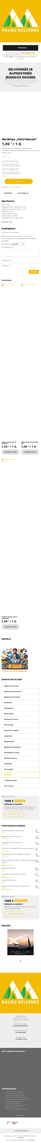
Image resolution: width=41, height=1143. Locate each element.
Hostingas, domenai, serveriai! (15, 1095)
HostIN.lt (20, 1138)
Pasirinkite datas (10, 452)
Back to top (20, 1115)
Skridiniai (11, 187)
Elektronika (9, 714)
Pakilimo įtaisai (10, 758)
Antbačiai (8, 703)
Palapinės (8, 764)
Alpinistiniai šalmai (12, 697)
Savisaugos (8, 769)
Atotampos (8, 708)
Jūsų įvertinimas (7, 244)
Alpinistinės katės (11, 686)
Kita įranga (8, 725)
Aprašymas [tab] (8, 193)
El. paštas (5, 266)
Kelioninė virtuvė (11, 719)
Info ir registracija (14, 814)
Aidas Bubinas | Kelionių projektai (16, 1097)
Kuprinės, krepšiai (11, 730)
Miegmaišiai (9, 741)
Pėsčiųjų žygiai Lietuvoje (13, 1103)
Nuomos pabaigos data (10, 169)
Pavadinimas (7, 260)
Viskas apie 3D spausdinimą (14, 1092)
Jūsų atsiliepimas (8, 247)
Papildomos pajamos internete (15, 1101)
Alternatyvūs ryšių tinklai (13, 1107)
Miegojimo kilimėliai (12, 747)
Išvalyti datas (6, 176)
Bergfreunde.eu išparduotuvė (15, 1105)
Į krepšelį (19, 181)
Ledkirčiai (8, 736)
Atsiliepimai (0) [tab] (22, 193)
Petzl (20, 187)
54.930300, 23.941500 (21, 1131)
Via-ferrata (8, 786)
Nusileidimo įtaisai (12, 753)
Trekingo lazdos (10, 780)
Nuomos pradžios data (10, 161)
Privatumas (31, 1140)
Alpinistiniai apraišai (12, 691)
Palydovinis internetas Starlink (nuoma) (18, 1099)
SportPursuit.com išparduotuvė (15, 1094)
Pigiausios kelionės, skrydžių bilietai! (17, 1109)
